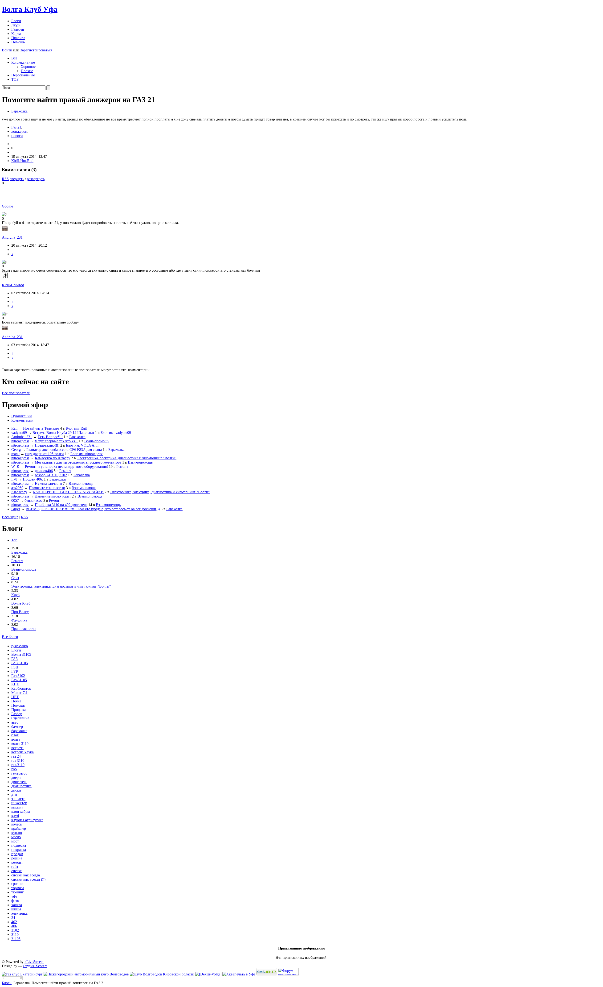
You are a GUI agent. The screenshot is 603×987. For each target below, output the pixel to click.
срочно (17, 884)
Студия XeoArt (35, 966)
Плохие (27, 71)
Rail (14, 428)
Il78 (14, 479)
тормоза (17, 888)
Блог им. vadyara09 (116, 433)
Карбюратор (21, 688)
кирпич (17, 807)
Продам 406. (33, 479)
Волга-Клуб (20, 603)
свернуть (17, 179)
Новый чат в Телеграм (41, 428)
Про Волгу (20, 612)
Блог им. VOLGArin (82, 445)
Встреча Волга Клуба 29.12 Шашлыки (63, 433)
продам (17, 854)
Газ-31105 (19, 680)
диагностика (21, 786)
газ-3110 (17, 765)
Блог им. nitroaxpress (86, 454)
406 (14, 926)
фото (15, 901)
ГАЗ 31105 (19, 663)
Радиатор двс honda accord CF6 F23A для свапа (64, 450)
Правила (18, 38)
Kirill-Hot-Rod (22, 161)
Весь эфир (10, 517)
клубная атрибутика (27, 820)
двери (16, 778)
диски (16, 790)
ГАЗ (14, 659)
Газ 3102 (18, 676)
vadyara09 (19, 433)
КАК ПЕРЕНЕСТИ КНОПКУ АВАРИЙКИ (68, 492)
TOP (15, 79)
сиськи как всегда (25, 875)
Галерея (17, 29)
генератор (19, 773)
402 (14, 922)
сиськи (16, 871)
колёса (16, 824)
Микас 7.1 (19, 693)
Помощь (18, 42)
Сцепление (20, 718)
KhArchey (19, 492)
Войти (7, 50)
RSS (5, 179)
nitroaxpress (20, 441)
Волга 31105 (21, 654)
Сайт (15, 578)
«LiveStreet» (34, 962)
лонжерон (19, 131)
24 (13, 918)
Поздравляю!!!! (47, 445)
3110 (15, 935)
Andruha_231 (12, 237)
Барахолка (19, 111)
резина (16, 858)
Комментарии (22, 420)
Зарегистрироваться (36, 50)
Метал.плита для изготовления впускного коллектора (78, 462)
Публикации (21, 416)
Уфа (29, 9)
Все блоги (10, 637)
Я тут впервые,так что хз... (56, 441)
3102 (15, 930)
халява (16, 905)
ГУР (14, 671)
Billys (15, 509)
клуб (15, 816)
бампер (17, 727)
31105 (15, 939)
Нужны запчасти (48, 483)
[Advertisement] (57, 192)
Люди (15, 25)
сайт (14, 867)
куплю (16, 833)
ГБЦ (14, 667)
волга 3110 (20, 744)
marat (15, 454)
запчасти (18, 799)
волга (15, 739)
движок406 (44, 471)
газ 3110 (17, 761)
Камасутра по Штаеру (52, 458)
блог (15, 735)
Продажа (18, 710)
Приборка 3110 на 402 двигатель (61, 505)
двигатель (19, 782)
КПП (15, 684)
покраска (18, 850)
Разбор (16, 714)
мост (15, 841)
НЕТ (15, 697)
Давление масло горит (53, 496)
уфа (14, 896)
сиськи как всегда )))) (28, 879)
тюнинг (17, 892)
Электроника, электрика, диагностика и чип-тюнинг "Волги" (126, 458)
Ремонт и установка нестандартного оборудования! (66, 466)
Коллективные (23, 62)
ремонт (17, 862)
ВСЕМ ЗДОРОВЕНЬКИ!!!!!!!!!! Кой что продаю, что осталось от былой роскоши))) (93, 509)
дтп (14, 794)
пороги (17, 136)
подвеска (18, 845)
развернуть (36, 179)
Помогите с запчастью (47, 488)
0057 (15, 500)
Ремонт (122, 466)
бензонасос (33, 500)
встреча (17, 748)
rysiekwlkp (19, 646)
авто (14, 722)
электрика (19, 913)
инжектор (19, 803)
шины (16, 909)
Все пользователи (16, 393)
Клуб (15, 595)
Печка (16, 701)
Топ (14, 540)
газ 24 (16, 756)
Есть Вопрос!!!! (50, 437)
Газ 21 (16, 127)
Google (7, 206)
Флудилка (19, 620)
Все (14, 58)
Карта (16, 34)
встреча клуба (22, 752)
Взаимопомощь (96, 441)
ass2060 (17, 488)
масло (16, 837)
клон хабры (20, 811)
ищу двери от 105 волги (44, 454)
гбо (14, 769)
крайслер (18, 828)
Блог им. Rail (76, 428)
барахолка (19, 731)
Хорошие (28, 67)
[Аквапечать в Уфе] (238, 974)
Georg (16, 450)
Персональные (23, 75)
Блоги (16, 21)
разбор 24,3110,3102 (51, 475)
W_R (15, 466)
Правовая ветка (23, 629)
